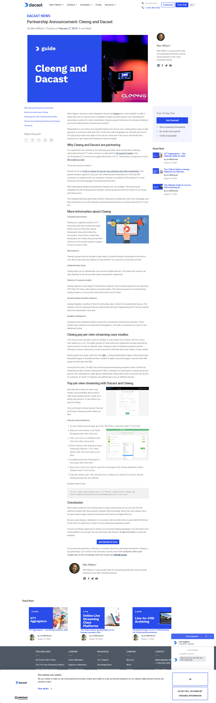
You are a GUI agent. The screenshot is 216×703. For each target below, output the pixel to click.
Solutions (71, 5)
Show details (43, 689)
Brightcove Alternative (77, 665)
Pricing (98, 5)
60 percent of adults (124, 153)
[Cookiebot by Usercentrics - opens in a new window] (21, 698)
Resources (109, 5)
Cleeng (116, 113)
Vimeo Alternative (75, 660)
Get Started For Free (108, 542)
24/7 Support (102, 660)
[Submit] (143, 3)
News (128, 665)
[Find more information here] (192, 667)
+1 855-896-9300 (152, 8)
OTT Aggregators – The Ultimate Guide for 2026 (175, 154)
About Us (130, 660)
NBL (104, 355)
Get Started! (172, 120)
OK (190, 679)
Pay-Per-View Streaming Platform (50, 665)
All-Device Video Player (46, 660)
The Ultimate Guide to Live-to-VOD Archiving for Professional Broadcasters (177, 186)
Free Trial (182, 5)
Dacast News (38, 16)
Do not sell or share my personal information (190, 693)
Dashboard (168, 5)
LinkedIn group (120, 555)
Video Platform (55, 5)
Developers (85, 5)
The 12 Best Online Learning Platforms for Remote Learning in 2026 (176, 170)
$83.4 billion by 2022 (76, 160)
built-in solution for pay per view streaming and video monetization (111, 171)
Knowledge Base (104, 665)
